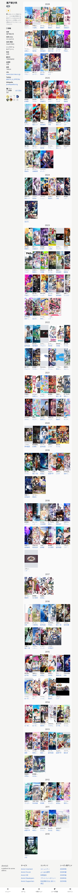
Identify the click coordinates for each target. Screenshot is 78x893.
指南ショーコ (44, 753)
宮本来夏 (35, 803)
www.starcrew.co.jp (13, 74)
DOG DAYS (43, 828)
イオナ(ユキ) (52, 726)
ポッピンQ (35, 623)
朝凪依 (34, 198)
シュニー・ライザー (46, 198)
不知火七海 (51, 625)
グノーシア (67, 123)
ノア (65, 148)
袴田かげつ (35, 753)
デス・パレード (60, 673)
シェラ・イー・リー (46, 295)
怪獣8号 (27, 196)
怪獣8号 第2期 (60, 123)
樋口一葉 (58, 396)
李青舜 (42, 803)
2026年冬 (63, 878)
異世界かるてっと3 (38, 99)
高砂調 (50, 346)
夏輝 (26, 753)
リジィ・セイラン (30, 28)
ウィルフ (66, 295)
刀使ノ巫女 (43, 545)
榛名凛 (66, 753)
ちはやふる (28, 828)
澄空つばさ (28, 319)
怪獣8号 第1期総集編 (38, 123)
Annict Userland (27, 869)
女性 (26, 625)
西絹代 (42, 28)
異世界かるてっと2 (61, 444)
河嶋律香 (35, 171)
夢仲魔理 (27, 446)
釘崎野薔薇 (28, 101)
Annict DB (24, 875)
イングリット (44, 648)
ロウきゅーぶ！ (37, 828)
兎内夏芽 (35, 346)
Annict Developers (27, 878)
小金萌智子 (35, 28)
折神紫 (42, 547)
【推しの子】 (29, 293)
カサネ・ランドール (31, 419)
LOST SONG (67, 522)
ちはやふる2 (59, 751)
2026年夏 (63, 872)
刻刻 (57, 522)
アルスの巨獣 (29, 270)
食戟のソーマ (52, 673)
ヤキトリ (66, 270)
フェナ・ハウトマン (54, 419)
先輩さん (35, 396)
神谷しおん (43, 319)
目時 (65, 675)
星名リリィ (67, 396)
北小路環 (50, 547)
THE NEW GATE (45, 196)
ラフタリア (35, 101)
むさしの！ (51, 344)
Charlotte (67, 673)
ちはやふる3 (52, 471)
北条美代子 (51, 675)
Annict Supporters (27, 881)
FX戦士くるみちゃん (38, 26)
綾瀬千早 (50, 473)
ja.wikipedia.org (12, 84)
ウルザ (58, 101)
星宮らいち (67, 803)
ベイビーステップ (37, 724)
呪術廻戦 (35, 444)
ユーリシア (28, 125)
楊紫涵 (66, 272)
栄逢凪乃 (66, 28)
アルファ (58, 249)
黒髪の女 (58, 675)
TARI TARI (35, 801)
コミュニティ (45, 869)
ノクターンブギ (29, 444)
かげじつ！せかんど (62, 247)
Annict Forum (26, 872)
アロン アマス (29, 74)
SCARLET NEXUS (30, 417)
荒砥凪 (66, 101)
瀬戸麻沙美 (11, 2)
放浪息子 (58, 828)
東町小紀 (50, 51)
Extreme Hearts (53, 367)
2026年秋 (63, 869)
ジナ (65, 125)
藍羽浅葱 (27, 346)
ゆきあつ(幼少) (36, 776)
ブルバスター (52, 247)
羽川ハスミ (59, 369)
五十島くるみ (60, 726)
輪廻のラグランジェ (31, 801)
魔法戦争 (58, 724)
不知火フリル (68, 51)
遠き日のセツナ (29, 222)
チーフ (58, 51)
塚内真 (34, 51)
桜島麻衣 (43, 51)
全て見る (18, 91)
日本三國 (50, 49)
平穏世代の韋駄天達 (31, 394)
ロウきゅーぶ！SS (37, 751)
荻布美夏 (66, 625)
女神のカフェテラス (38, 270)
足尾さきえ (28, 51)
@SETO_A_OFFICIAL (13, 79)
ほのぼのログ (29, 623)
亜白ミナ (35, 125)
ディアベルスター (45, 171)
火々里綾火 (28, 726)
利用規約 (44, 875)
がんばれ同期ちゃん (46, 417)
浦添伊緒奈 (43, 726)
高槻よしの (59, 830)
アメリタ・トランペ (46, 830)
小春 (57, 198)
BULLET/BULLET (69, 146)
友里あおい (43, 473)
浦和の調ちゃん (37, 673)
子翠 (49, 125)
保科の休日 (59, 146)
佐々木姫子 (28, 698)
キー (33, 698)
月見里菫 (43, 524)
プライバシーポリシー (48, 878)
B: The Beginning (53, 522)
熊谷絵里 (35, 547)
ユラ (49, 74)
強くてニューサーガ (62, 99)
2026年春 (63, 875)
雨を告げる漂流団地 (38, 344)
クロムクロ (67, 623)
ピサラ (27, 396)
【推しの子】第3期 (69, 49)
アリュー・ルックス (70, 524)
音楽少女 (35, 545)
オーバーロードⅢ (37, 522)
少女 (26, 857)
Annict (5, 866)
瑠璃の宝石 (67, 99)
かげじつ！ (43, 344)
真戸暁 (27, 675)
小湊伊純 (35, 625)
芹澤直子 (50, 648)
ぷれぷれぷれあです (62, 696)
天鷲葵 (42, 272)
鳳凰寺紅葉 (51, 198)
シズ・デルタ (68, 198)
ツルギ (27, 272)
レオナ (50, 446)
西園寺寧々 (28, 249)
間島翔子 (58, 524)
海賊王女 (50, 417)
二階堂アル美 (52, 249)
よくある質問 (45, 872)
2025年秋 (63, 881)
